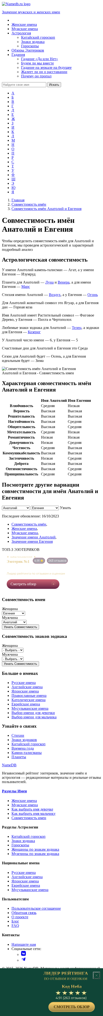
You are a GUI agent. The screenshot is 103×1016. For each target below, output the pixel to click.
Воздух (55, 295)
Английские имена (27, 687)
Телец (76, 328)
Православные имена (28, 695)
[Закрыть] (96, 975)
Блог (15, 921)
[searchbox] (24, 84)
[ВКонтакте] (23, 954)
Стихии (17, 735)
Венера (63, 282)
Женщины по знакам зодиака (35, 849)
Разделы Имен (14, 791)
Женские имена (24, 529)
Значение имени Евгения (32, 541)
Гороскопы (20, 845)
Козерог (34, 332)
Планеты (18, 757)
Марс (25, 287)
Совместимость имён (28, 524)
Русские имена (23, 683)
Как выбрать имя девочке (32, 809)
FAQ (15, 926)
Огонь (92, 295)
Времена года (22, 748)
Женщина (10, 609)
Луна (49, 282)
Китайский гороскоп (28, 744)
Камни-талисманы (26, 753)
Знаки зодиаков (24, 740)
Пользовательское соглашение (36, 908)
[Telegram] (23, 960)
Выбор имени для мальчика (34, 717)
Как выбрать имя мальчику (33, 814)
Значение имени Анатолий (33, 537)
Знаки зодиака (23, 841)
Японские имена (25, 691)
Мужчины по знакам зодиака (35, 854)
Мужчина (10, 618)
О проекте (19, 917)
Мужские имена (24, 533)
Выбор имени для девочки (33, 713)
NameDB (9, 765)
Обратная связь (23, 913)
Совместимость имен (28, 818)
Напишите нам (23, 944)
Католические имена (28, 700)
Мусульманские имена (29, 708)
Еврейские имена (25, 704)
